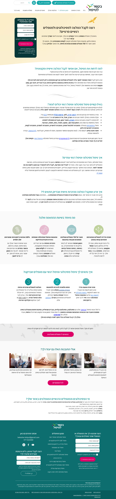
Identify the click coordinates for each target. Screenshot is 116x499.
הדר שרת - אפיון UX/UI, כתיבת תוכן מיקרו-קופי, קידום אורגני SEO (47, 492)
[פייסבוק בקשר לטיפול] (28, 444)
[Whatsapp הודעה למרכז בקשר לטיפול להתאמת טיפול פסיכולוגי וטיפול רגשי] (23, 444)
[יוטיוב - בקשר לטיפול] (32, 444)
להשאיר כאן (95, 295)
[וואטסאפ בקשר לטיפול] (34, 3)
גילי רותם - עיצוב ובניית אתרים (22, 492)
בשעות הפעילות (81, 292)
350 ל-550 (22, 297)
